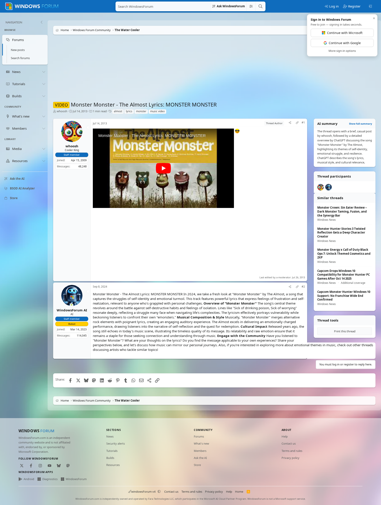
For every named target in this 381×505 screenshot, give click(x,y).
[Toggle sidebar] (370, 6)
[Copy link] (297, 123)
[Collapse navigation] (41, 22)
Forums (199, 436)
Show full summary (360, 123)
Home (239, 492)
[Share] (290, 123)
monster (141, 111)
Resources (113, 465)
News (110, 436)
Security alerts (115, 443)
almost (118, 111)
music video (157, 111)
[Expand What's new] (44, 116)
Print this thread (344, 331)
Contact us (289, 443)
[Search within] (251, 6)
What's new (201, 443)
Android (29, 479)
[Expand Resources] (44, 161)
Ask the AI (200, 458)
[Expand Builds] (44, 96)
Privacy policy (290, 458)
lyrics (129, 111)
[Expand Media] (44, 149)
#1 (303, 122)
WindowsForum (76, 479)
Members (200, 451)
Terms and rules (292, 451)
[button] (159, 491)
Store (197, 465)
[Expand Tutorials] (44, 84)
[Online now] (71, 305)
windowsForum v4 (143, 492)
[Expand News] (44, 72)
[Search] (260, 6)
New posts (18, 50)
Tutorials (112, 451)
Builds (110, 458)
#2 (303, 286)
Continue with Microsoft (344, 33)
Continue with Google (345, 43)
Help (285, 436)
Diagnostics (50, 479)
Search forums (20, 58)
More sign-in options (342, 51)
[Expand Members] (44, 128)
